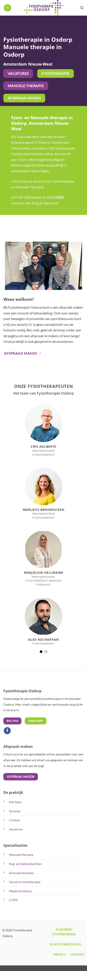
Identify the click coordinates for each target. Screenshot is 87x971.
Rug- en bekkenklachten (25, 864)
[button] (7, 8)
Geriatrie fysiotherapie (24, 882)
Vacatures (16, 829)
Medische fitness (20, 891)
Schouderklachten (21, 873)
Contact (14, 820)
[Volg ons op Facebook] (7, 730)
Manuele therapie (21, 855)
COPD (13, 900)
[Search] (82, 8)
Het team (15, 802)
